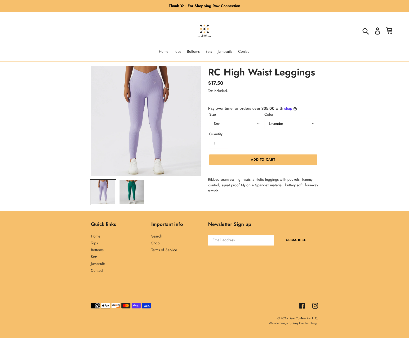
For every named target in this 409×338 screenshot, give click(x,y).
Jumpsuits (98, 263)
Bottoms (97, 250)
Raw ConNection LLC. (303, 318)
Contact (97, 270)
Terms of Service (164, 250)
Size (212, 114)
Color (268, 114)
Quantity (215, 134)
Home (95, 236)
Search (156, 236)
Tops (94, 243)
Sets (94, 256)
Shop (155, 243)
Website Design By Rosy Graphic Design (293, 323)
